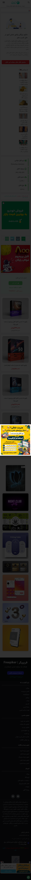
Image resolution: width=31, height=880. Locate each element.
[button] (2, 426)
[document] (15, 440)
